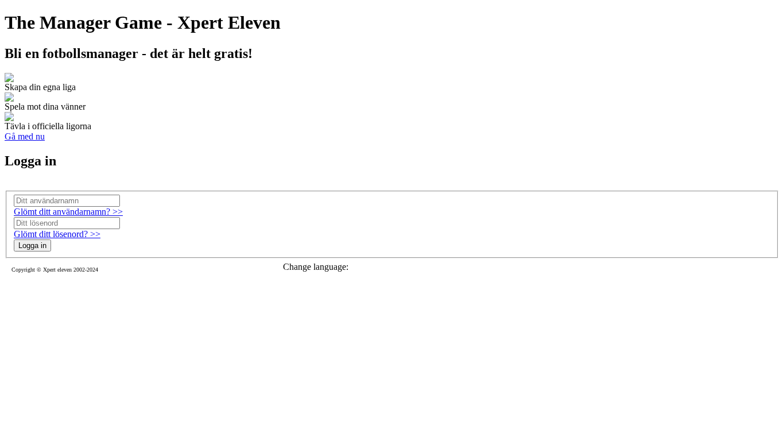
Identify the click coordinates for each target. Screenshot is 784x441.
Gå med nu (25, 136)
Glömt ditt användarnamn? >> (68, 211)
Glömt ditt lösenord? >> (57, 234)
